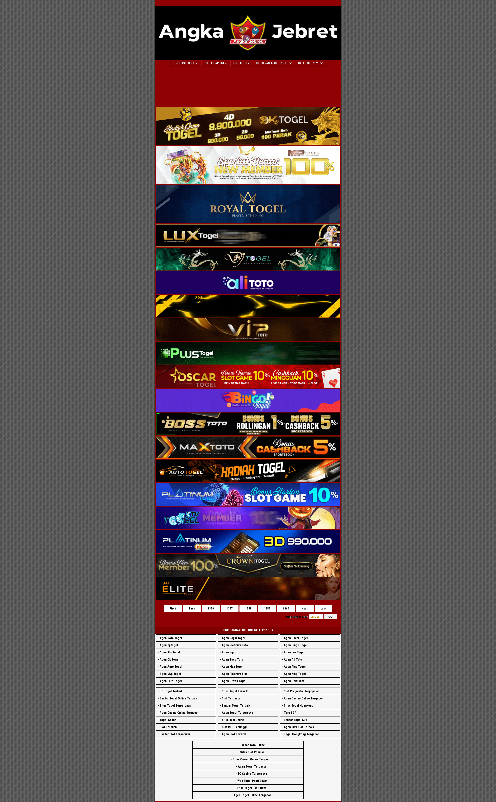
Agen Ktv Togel (170, 652)
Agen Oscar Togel (296, 638)
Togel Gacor (168, 720)
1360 (286, 608)
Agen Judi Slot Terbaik (299, 727)
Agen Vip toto (231, 652)
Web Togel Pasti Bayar (252, 781)
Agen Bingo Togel (295, 645)
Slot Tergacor (231, 698)
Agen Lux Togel (294, 652)
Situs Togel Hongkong (298, 705)
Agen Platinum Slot (234, 674)
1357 (229, 608)
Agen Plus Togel (295, 666)
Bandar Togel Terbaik (236, 705)
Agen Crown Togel (234, 681)
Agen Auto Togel (171, 666)
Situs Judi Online (233, 720)
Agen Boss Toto (232, 659)
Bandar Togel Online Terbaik (178, 698)
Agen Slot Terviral (234, 734)
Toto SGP (290, 713)
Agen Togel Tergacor (252, 766)
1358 (248, 608)
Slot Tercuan (168, 727)
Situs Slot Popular (252, 752)
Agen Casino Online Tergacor (179, 713)
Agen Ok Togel (169, 659)
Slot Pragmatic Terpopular (301, 691)
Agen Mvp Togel (170, 674)
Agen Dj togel (169, 645)
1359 (267, 608)
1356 (211, 608)
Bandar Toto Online (252, 745)
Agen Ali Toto (293, 659)
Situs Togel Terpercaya (175, 705)
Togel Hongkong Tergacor (301, 734)
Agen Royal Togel (233, 638)
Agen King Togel (295, 674)
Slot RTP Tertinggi (234, 727)
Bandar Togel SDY (295, 720)
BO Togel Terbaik (171, 691)
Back (192, 608)
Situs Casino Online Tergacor (252, 759)
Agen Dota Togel (171, 638)
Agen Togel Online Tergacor (252, 795)
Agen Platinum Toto (235, 645)
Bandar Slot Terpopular (175, 734)
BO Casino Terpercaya (252, 773)
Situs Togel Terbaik (235, 691)
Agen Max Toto (232, 666)
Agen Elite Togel (171, 681)
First (173, 608)
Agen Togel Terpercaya (237, 713)
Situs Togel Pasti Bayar (252, 788)
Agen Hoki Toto (294, 681)
